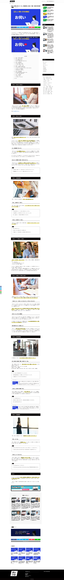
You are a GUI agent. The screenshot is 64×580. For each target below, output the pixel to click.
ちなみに (48, 80)
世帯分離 (50, 86)
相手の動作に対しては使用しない (20, 69)
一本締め (47, 86)
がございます (47, 79)
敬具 (43, 91)
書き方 (51, 91)
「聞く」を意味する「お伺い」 (19, 63)
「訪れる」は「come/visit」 (19, 76)
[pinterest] (49, 1)
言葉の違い (45, 71)
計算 (50, 92)
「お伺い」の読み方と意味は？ (19, 57)
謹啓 (43, 93)
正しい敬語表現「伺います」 (19, 59)
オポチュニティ (50, 82)
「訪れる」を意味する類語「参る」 (20, 73)
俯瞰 (43, 87)
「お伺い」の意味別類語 (18, 71)
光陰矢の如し (50, 87)
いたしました (46, 76)
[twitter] (47, 1)
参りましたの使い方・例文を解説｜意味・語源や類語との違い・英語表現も (29, 406)
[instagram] (48, 1)
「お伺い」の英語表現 (18, 74)
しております (44, 80)
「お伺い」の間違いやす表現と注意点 (20, 66)
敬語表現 (45, 68)
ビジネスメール (45, 85)
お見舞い (44, 79)
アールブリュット (45, 82)
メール (44, 86)
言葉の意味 (45, 69)
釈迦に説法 (48, 93)
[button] (14, 27)
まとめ (16, 78)
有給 (43, 92)
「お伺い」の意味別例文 (18, 62)
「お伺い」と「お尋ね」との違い (19, 65)
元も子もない (46, 87)
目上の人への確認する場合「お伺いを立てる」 (21, 60)
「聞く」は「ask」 (18, 75)
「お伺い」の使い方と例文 (18, 58)
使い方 (12, 7)
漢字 (45, 92)
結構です (48, 92)
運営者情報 (26, 573)
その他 (44, 63)
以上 (52, 86)
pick (43, 76)
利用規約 (26, 574)
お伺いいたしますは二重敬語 (19, 68)
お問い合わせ (27, 576)
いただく (50, 76)
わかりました (44, 81)
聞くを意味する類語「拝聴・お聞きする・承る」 (22, 72)
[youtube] (51, 1)
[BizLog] (12, 1)
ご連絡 (51, 79)
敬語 (45, 91)
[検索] (53, 1)
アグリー (48, 81)
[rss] (52, 1)
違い (45, 93)
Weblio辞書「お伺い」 (16, 111)
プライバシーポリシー (28, 575)
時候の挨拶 (48, 91)
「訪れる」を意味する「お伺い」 (20, 64)
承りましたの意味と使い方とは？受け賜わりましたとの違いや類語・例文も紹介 (29, 382)
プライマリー (49, 85)
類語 (51, 93)
